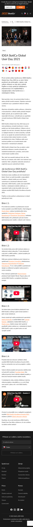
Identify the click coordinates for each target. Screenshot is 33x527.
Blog (13, 21)
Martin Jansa (5, 324)
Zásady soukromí (7, 493)
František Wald (19, 372)
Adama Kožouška (7, 319)
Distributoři (21, 497)
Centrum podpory (5, 21)
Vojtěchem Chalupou (14, 213)
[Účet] (27, 13)
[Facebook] (11, 510)
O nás (3, 468)
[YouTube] (22, 510)
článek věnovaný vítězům (19, 416)
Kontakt (20, 490)
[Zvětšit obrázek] (16, 36)
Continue (21, 7)
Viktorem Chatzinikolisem (9, 263)
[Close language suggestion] (27, 7)
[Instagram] (15, 510)
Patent (4, 478)
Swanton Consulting (15, 261)
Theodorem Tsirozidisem (18, 215)
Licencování (5, 503)
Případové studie (23, 471)
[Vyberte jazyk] (25, 13)
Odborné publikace (24, 478)
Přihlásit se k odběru (16, 452)
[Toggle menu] (30, 13)
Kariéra (4, 475)
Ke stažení (21, 500)
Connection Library (24, 475)
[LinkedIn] (18, 510)
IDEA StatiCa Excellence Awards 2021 (18, 414)
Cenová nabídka (23, 493)
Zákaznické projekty (24, 468)
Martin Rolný (5, 211)
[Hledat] (22, 13)
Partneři (4, 471)
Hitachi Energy (22, 273)
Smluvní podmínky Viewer (7, 498)
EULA (3, 490)
